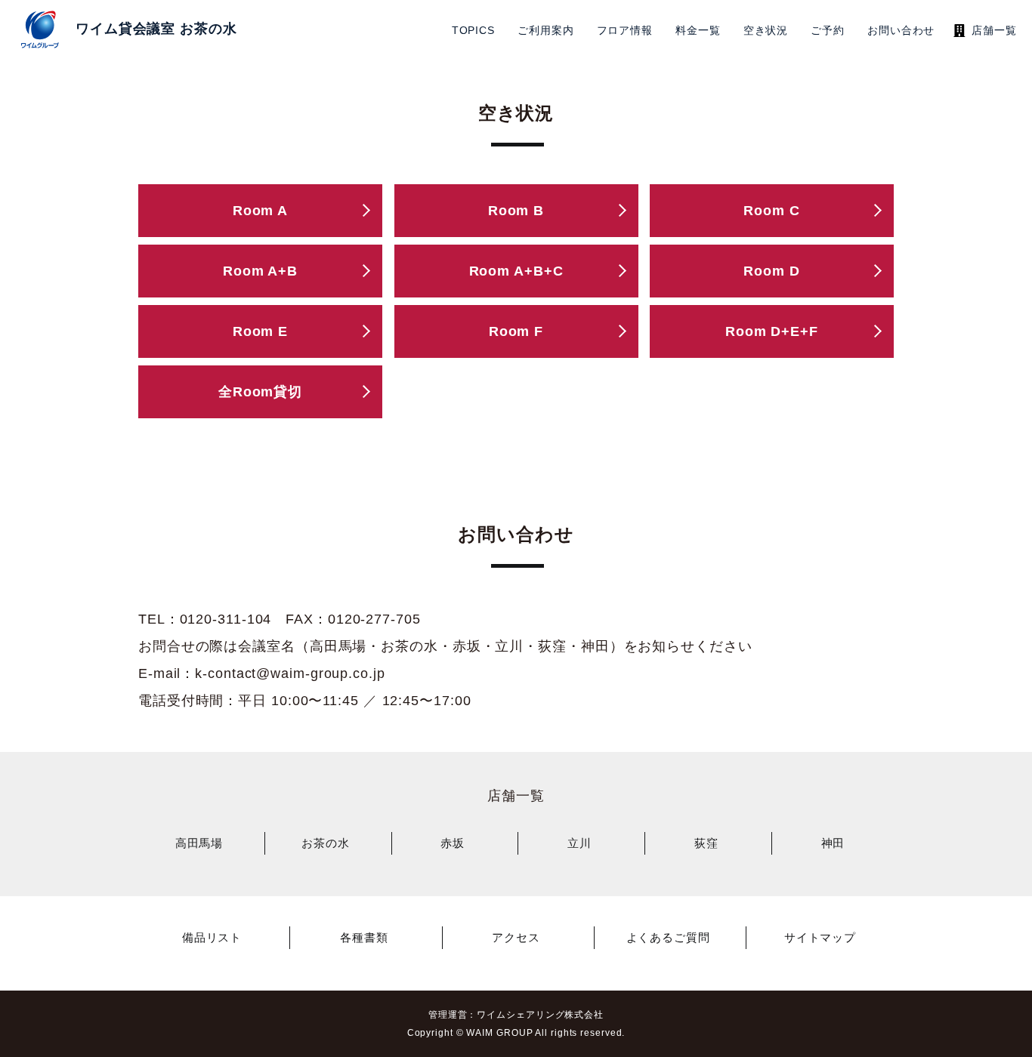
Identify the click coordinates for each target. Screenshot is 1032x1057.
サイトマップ (820, 937)
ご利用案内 (546, 30)
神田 (833, 843)
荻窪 (706, 843)
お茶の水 (325, 843)
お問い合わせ (901, 30)
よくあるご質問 (668, 937)
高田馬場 (199, 843)
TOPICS (473, 30)
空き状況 (766, 30)
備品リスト (212, 937)
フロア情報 (625, 30)
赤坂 (452, 843)
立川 (579, 843)
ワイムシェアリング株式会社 (540, 1014)
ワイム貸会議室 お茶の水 (156, 28)
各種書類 (364, 937)
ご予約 (828, 30)
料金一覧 (698, 30)
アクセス (516, 937)
